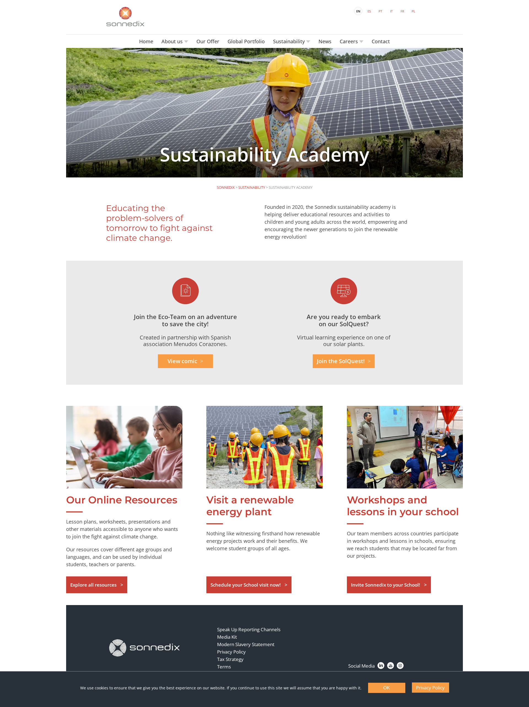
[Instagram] (400, 665)
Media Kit (227, 637)
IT (391, 11)
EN (358, 11)
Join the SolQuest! (341, 361)
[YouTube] (390, 665)
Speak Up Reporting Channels (248, 629)
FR (402, 11)
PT (380, 11)
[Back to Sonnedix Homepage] (125, 16)
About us (172, 41)
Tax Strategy (230, 659)
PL (413, 11)
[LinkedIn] (380, 665)
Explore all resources (93, 585)
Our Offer (207, 41)
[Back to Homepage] (144, 648)
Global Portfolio (246, 41)
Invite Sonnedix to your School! (385, 585)
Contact (381, 41)
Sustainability (289, 41)
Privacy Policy (231, 651)
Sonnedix (226, 187)
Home (146, 41)
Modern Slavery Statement (245, 644)
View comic (182, 361)
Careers (349, 41)
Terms (224, 666)
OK (386, 687)
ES (369, 11)
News (325, 41)
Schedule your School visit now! (245, 585)
